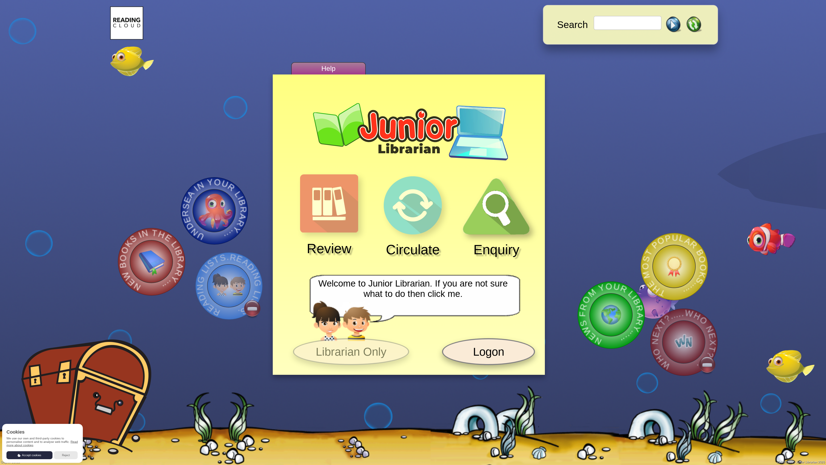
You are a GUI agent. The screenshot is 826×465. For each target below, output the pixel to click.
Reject (66, 455)
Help (328, 68)
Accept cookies (31, 455)
